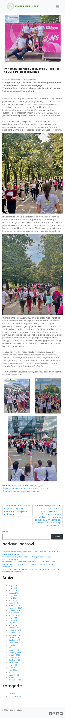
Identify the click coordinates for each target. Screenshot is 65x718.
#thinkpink (35, 491)
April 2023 (13, 648)
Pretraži (5, 532)
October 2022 (14, 660)
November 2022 (15, 657)
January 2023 (14, 655)
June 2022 (13, 667)
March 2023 (14, 650)
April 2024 (13, 625)
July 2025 (13, 595)
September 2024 (16, 613)
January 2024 (14, 633)
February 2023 (15, 652)
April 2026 (13, 590)
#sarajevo (24, 491)
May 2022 (13, 670)
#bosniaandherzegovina (36, 488)
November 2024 (15, 608)
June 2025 (13, 598)
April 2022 (13, 672)
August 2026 (14, 585)
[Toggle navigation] (57, 6)
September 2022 (16, 662)
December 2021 (15, 680)
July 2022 (13, 665)
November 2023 (15, 638)
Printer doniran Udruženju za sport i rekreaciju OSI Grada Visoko (29, 562)
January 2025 (14, 605)
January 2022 (14, 677)
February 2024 (15, 630)
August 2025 (14, 593)
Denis (33, 79)
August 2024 (14, 615)
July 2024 (13, 618)
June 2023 (13, 645)
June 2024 (13, 620)
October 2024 (14, 610)
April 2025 (13, 600)
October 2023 (14, 640)
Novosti (15, 485)
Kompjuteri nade (17, 710)
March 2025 (14, 603)
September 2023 (16, 643)
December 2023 (15, 635)
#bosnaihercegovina (12, 488)
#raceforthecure (10, 491)
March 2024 (14, 628)
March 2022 (14, 675)
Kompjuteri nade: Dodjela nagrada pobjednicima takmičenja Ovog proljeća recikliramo (17, 510)
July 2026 (13, 588)
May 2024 (13, 623)
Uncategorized (26, 485)
